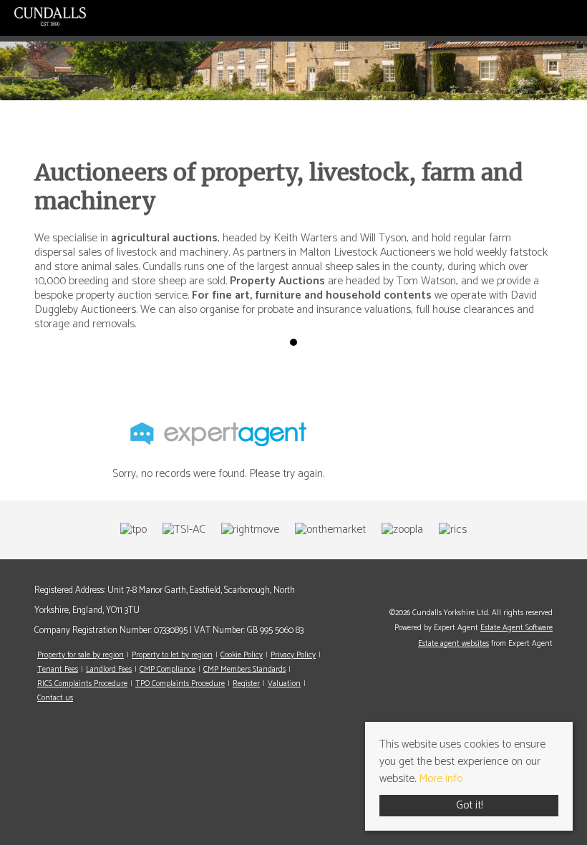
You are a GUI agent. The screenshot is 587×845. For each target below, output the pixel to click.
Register (246, 683)
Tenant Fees (57, 669)
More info (440, 778)
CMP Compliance (167, 669)
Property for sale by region (80, 655)
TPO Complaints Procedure (180, 683)
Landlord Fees (109, 669)
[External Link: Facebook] (549, 590)
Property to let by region (172, 655)
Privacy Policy (293, 655)
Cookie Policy (241, 655)
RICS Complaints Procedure (82, 683)
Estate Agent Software (516, 628)
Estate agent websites (453, 643)
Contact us (55, 698)
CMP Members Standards (244, 669)
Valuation (284, 683)
